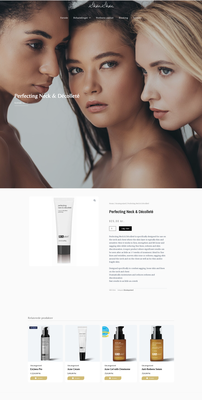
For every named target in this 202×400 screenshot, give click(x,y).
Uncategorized (120, 204)
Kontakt (137, 17)
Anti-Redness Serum (152, 369)
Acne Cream (73, 369)
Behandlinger (80, 17)
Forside (64, 17)
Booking (123, 17)
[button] (95, 200)
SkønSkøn (101, 5)
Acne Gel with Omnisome (117, 369)
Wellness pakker (105, 17)
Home (111, 204)
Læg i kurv (125, 228)
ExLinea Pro (36, 369)
